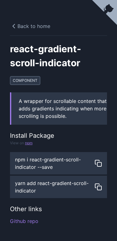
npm (28, 143)
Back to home (33, 26)
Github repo (24, 221)
